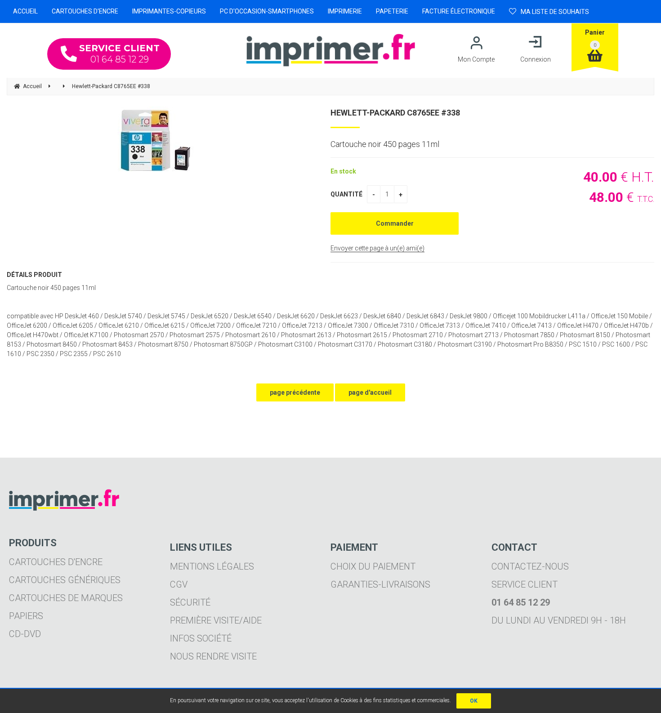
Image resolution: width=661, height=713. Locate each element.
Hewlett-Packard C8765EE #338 (395, 112)
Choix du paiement (372, 566)
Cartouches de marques (66, 598)
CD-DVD (25, 633)
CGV (179, 584)
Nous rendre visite (213, 656)
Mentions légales (212, 566)
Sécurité (190, 602)
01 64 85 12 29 (119, 54)
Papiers (26, 616)
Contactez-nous (530, 566)
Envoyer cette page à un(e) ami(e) (377, 248)
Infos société (201, 638)
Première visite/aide (216, 620)
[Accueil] (330, 50)
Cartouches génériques (65, 580)
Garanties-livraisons (380, 584)
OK (474, 701)
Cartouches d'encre (56, 562)
